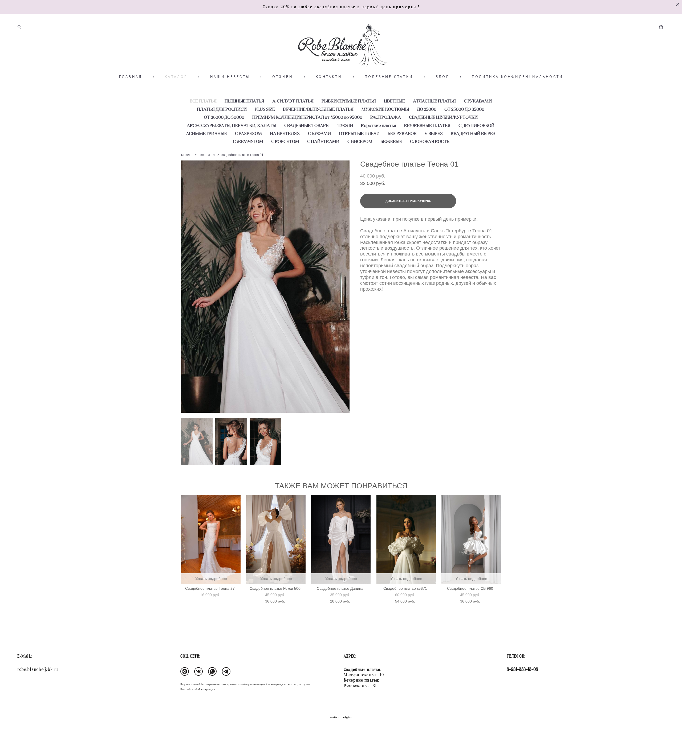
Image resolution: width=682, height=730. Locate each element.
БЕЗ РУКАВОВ (402, 133)
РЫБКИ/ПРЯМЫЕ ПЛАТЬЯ (349, 101)
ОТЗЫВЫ (282, 77)
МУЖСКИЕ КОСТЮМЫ (385, 109)
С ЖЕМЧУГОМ (248, 141)
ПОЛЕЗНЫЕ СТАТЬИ (389, 77)
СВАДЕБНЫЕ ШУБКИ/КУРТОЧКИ (443, 117)
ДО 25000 (426, 109)
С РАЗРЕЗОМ (248, 133)
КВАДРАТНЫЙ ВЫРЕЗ (473, 133)
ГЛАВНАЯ (130, 77)
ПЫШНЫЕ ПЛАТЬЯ (244, 101)
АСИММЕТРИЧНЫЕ (206, 133)
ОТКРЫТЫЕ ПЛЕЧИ (359, 133)
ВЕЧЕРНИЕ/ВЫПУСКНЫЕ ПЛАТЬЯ (318, 109)
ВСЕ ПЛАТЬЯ (203, 101)
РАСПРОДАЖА (385, 117)
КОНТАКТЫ (329, 77)
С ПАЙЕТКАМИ (323, 141)
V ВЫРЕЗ (433, 133)
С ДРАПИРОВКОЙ (476, 125)
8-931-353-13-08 (522, 669)
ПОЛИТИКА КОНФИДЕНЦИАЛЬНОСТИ (517, 77)
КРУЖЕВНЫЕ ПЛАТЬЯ (427, 125)
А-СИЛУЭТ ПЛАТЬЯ (293, 101)
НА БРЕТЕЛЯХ (285, 133)
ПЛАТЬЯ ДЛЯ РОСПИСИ (222, 109)
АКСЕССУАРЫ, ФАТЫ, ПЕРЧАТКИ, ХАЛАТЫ (231, 125)
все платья (207, 155)
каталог (187, 155)
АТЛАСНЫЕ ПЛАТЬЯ (434, 101)
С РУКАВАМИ (478, 101)
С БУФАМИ (319, 133)
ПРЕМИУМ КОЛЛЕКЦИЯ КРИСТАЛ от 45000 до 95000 (307, 117)
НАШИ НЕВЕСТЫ (230, 77)
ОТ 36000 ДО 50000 (224, 117)
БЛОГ (442, 77)
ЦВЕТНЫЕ (394, 101)
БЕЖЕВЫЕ (391, 141)
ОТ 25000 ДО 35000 (464, 109)
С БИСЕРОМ (359, 141)
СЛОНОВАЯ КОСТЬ (429, 141)
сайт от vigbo (341, 717)
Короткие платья (378, 125)
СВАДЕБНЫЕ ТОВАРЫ (307, 125)
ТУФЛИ (345, 125)
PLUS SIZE (265, 109)
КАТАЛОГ (176, 77)
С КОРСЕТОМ (285, 141)
